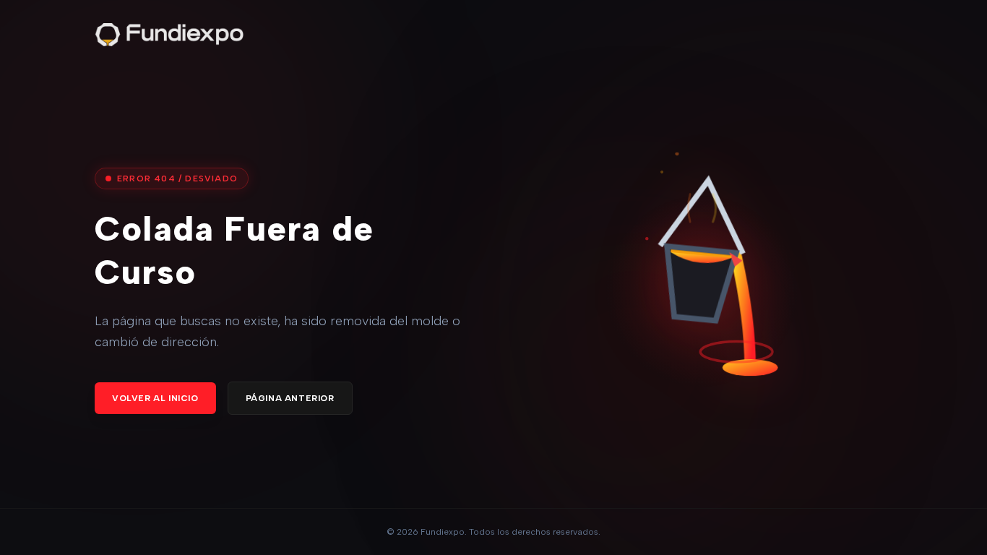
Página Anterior (290, 398)
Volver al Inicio (155, 398)
